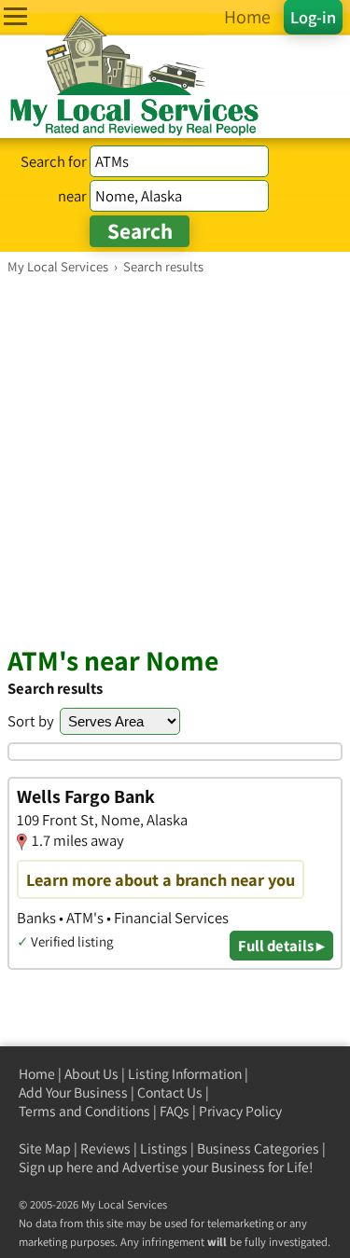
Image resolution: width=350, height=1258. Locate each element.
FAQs (174, 1111)
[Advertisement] (175, 459)
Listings (164, 1148)
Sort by (30, 721)
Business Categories (258, 1148)
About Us (91, 1074)
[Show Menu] (15, 16)
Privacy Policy (240, 1111)
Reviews (105, 1148)
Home (37, 1074)
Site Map (45, 1148)
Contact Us (170, 1092)
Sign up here (56, 1167)
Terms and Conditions (84, 1111)
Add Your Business (73, 1092)
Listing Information (185, 1074)
